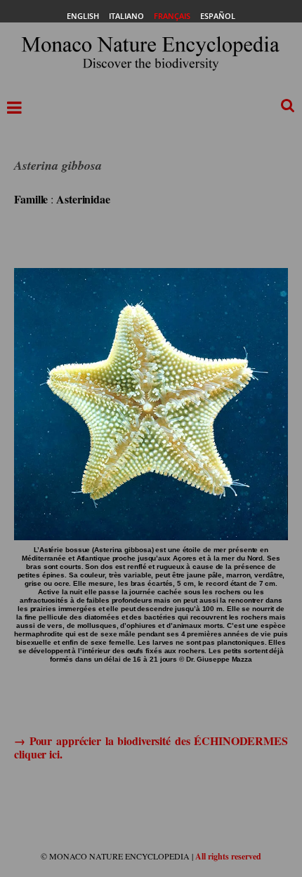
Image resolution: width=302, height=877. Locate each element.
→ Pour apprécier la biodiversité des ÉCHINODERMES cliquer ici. (151, 747)
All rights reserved (228, 856)
